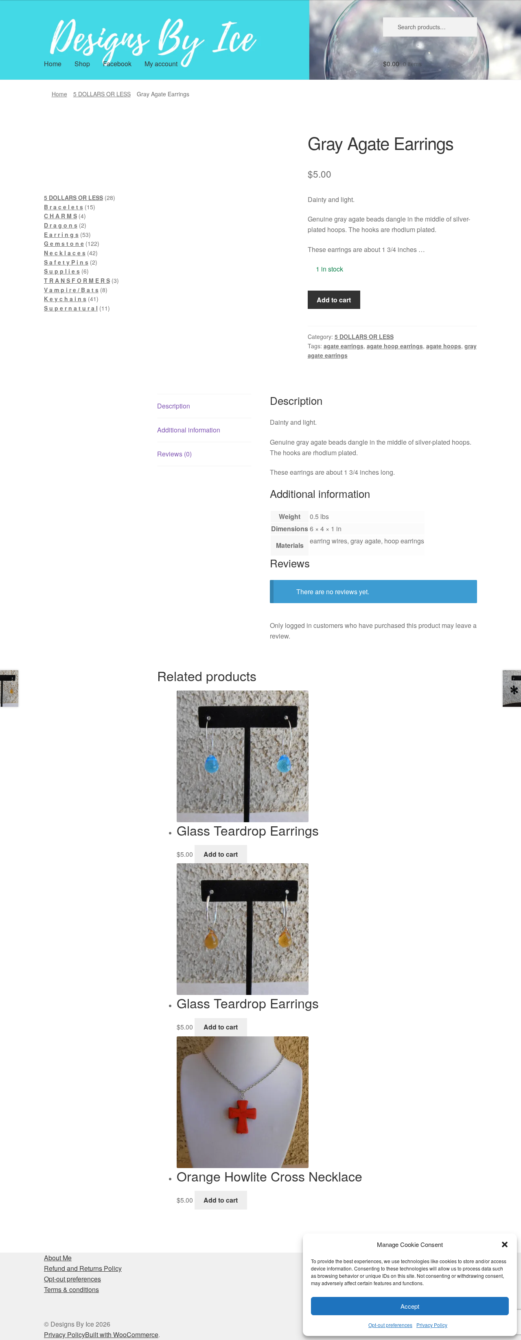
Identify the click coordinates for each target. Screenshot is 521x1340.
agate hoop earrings (395, 346)
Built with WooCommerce (121, 1334)
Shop (82, 63)
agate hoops (443, 346)
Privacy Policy (431, 1324)
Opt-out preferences (390, 1324)
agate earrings (343, 346)
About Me (58, 1257)
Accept (410, 1306)
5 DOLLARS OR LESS (102, 94)
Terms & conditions (71, 1289)
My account (160, 63)
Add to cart (334, 299)
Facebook (117, 63)
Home (52, 63)
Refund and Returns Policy (83, 1268)
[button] (505, 1244)
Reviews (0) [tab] (174, 453)
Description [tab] (173, 405)
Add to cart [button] (221, 854)
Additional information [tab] (188, 429)
